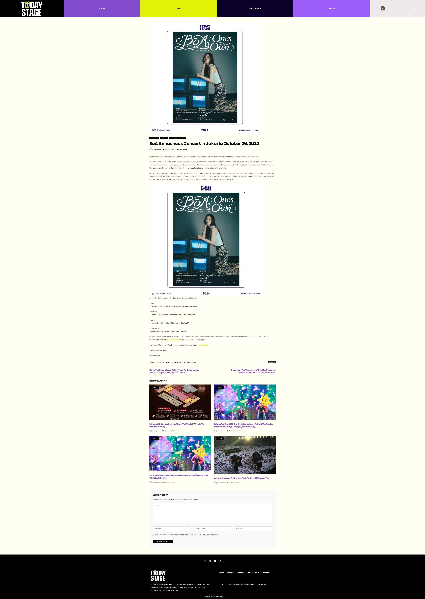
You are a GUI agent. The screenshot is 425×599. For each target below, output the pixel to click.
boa (153, 362)
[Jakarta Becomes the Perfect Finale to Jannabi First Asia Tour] (245, 455)
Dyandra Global (191, 362)
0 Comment (183, 149)
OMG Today (254, 8)
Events (154, 138)
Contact (331, 8)
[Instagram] (205, 561)
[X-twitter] (210, 561)
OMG (163, 138)
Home (221, 573)
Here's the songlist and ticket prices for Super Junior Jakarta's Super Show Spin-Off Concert (174, 372)
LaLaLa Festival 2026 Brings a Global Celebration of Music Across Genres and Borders (178, 476)
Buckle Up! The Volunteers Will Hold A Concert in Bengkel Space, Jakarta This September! (253, 372)
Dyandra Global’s (173, 340)
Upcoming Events (177, 138)
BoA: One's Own (164, 362)
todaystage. (203, 345)
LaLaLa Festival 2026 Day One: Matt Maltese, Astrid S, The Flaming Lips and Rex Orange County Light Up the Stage (243, 425)
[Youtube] (215, 561)
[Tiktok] (220, 561)
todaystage (157, 149)
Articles (102, 8)
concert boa (177, 362)
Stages (178, 8)
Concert (240, 573)
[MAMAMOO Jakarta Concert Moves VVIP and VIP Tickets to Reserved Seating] (180, 402)
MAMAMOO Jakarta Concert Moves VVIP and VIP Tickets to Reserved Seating (176, 425)
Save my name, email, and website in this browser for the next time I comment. (188, 535)
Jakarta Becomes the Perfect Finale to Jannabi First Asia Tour (241, 478)
